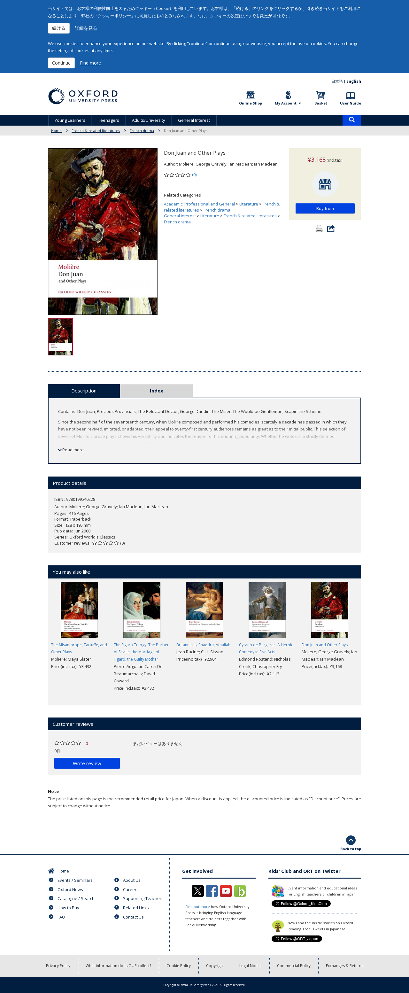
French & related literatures (96, 130)
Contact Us (133, 917)
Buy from (325, 208)
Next (370, 636)
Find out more (197, 906)
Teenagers (108, 120)
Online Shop (250, 103)
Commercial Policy (294, 965)
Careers (131, 889)
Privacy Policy (58, 965)
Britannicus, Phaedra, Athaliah (203, 645)
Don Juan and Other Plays (325, 645)
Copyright (215, 965)
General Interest (194, 120)
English (353, 81)
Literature (248, 204)
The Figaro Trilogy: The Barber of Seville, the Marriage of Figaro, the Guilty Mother (141, 652)
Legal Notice (250, 965)
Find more (90, 63)
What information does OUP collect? (118, 965)
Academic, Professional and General (199, 204)
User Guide (350, 103)
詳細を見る (86, 28)
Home (56, 130)
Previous (38, 636)
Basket (320, 103)
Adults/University (148, 120)
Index (156, 390)
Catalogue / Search (76, 898)
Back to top (350, 848)
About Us (132, 880)
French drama (142, 130)
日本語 (337, 81)
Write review (87, 763)
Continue (61, 63)
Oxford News (70, 889)
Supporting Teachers (143, 898)
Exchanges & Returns (344, 965)
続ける (59, 28)
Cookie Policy (178, 965)
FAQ (61, 917)
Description (83, 390)
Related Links (136, 908)
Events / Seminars (75, 880)
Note (53, 791)
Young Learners (70, 120)
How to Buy (68, 908)
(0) (194, 174)
